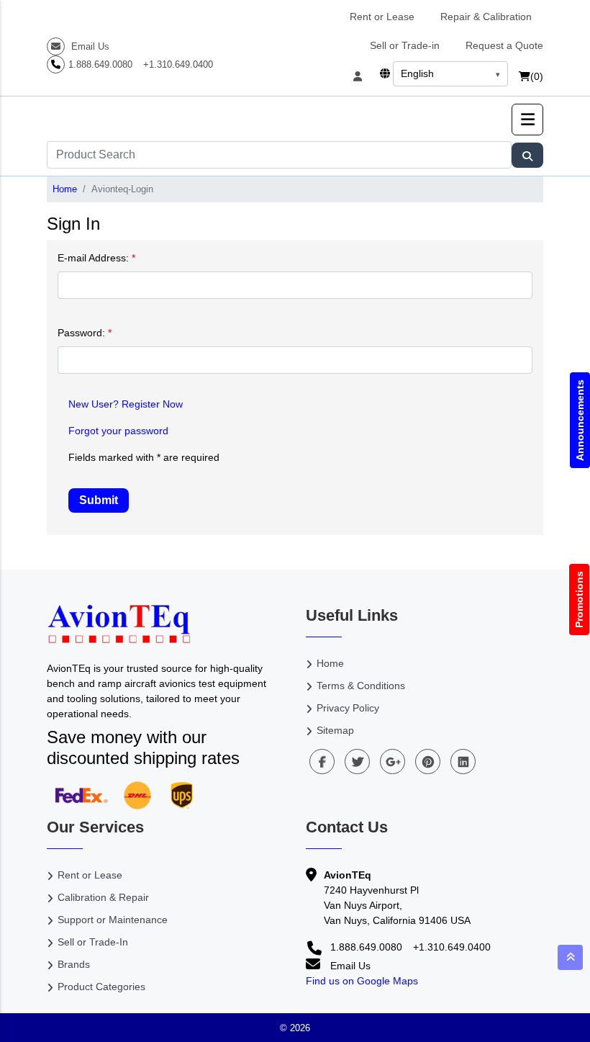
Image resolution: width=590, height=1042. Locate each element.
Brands (74, 964)
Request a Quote (504, 45)
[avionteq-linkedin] (463, 761)
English (417, 73)
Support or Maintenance (113, 919)
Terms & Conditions (361, 685)
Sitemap (335, 730)
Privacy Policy (348, 708)
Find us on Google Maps (362, 981)
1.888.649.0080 (100, 64)
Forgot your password (118, 430)
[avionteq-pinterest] (427, 761)
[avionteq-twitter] (357, 761)
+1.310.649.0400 (178, 64)
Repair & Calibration (486, 16)
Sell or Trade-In (93, 942)
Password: (85, 332)
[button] (527, 119)
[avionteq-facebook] (322, 761)
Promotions (579, 599)
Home (65, 189)
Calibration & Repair (103, 897)
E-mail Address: (96, 258)
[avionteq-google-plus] (392, 761)
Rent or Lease (382, 16)
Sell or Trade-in (405, 45)
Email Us (88, 46)
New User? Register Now (125, 404)
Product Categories (101, 986)
